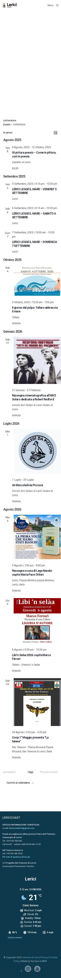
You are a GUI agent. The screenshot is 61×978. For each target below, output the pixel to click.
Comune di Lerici (30, 957)
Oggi (30, 772)
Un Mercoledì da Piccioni (27, 485)
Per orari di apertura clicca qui (16, 857)
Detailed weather (15, 937)
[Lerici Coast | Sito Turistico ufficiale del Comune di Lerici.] (10, 5)
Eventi (6, 124)
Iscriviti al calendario (18, 782)
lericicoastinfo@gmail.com (21, 828)
